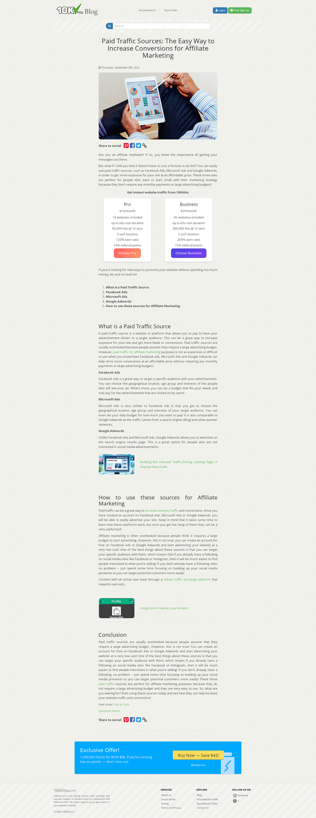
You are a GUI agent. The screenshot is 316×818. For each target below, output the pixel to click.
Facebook (242, 795)
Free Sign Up (241, 10)
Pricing (165, 803)
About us (166, 795)
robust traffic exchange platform (187, 579)
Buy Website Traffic (207, 803)
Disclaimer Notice (109, 711)
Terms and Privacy (171, 807)
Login (221, 10)
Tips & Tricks (170, 10)
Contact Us (203, 807)
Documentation (147, 10)
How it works (168, 799)
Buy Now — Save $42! (198, 755)
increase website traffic (161, 510)
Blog (199, 795)
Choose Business (189, 253)
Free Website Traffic (207, 799)
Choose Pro (127, 253)
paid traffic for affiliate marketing (136, 352)
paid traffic (106, 684)
